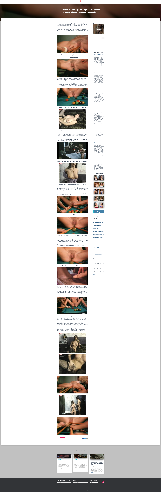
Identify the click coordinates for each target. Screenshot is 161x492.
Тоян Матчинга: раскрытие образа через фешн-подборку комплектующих (98, 227)
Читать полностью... (97, 170)
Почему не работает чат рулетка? (98, 54)
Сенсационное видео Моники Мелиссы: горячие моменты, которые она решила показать (98, 234)
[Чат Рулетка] (80, 1)
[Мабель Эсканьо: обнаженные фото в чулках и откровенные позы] (97, 456)
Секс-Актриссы (60, 459)
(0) (94, 142)
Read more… (92, 472)
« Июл (94, 274)
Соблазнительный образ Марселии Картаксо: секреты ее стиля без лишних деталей (98, 222)
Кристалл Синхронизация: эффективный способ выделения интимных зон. (63, 461)
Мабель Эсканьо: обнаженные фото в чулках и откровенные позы (97, 463)
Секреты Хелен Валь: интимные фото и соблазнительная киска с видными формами (98, 239)
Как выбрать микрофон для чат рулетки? (98, 140)
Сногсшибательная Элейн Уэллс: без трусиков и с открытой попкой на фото (79, 462)
